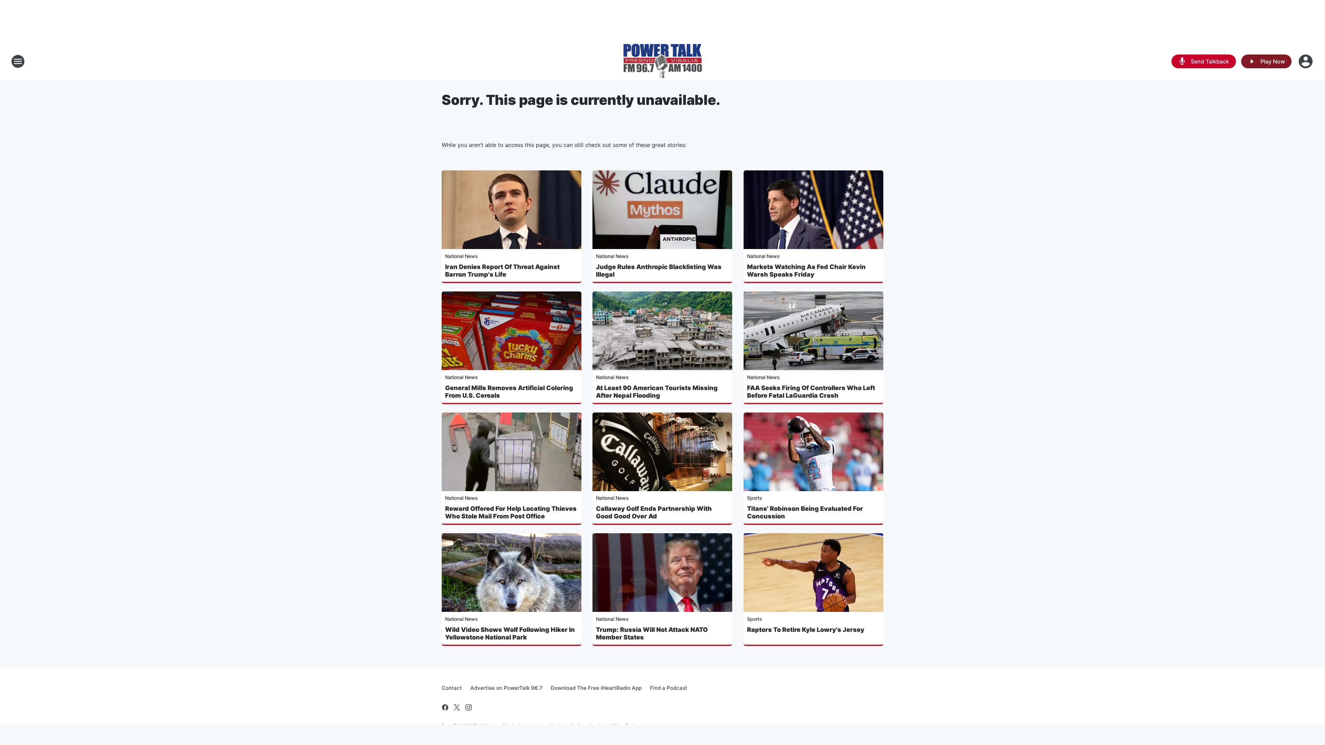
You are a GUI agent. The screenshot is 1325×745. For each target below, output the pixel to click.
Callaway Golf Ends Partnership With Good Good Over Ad (654, 512)
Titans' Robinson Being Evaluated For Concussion (805, 512)
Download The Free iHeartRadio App (596, 688)
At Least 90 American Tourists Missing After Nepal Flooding (657, 391)
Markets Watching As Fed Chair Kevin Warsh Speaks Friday (806, 270)
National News (461, 256)
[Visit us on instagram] (468, 707)
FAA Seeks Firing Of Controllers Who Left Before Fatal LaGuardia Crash (811, 391)
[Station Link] (662, 61)
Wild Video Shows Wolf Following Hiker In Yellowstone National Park (510, 633)
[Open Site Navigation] (18, 61)
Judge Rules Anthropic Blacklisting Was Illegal (659, 270)
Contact (452, 688)
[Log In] (1306, 61)
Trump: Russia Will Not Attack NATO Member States (652, 633)
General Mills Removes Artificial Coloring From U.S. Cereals (509, 391)
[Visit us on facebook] (445, 707)
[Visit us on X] (457, 707)
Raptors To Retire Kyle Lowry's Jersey (805, 629)
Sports (754, 498)
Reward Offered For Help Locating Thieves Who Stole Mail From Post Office (511, 512)
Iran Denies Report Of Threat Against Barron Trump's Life (502, 270)
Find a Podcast (668, 688)
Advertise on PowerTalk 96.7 (506, 688)
